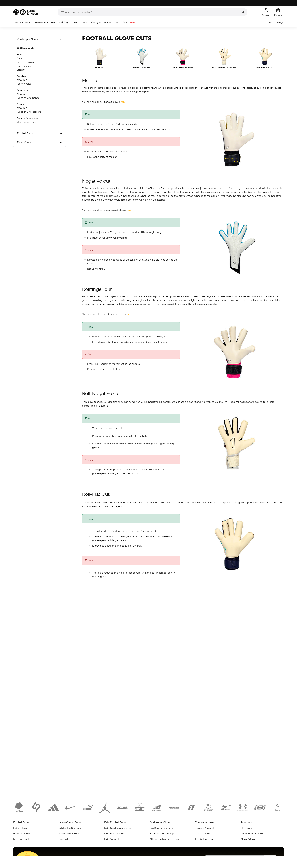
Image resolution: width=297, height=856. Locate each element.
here (123, 101)
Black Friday (248, 839)
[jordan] (105, 807)
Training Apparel (204, 827)
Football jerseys (204, 839)
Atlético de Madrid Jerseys (165, 839)
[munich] (139, 807)
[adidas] (53, 807)
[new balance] (156, 807)
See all (278, 810)
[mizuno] (225, 807)
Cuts (19, 58)
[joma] (122, 807)
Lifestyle (96, 22)
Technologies (24, 65)
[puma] (88, 807)
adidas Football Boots (71, 827)
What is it (22, 79)
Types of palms (25, 62)
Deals (133, 22)
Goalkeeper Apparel (252, 833)
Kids (124, 22)
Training (63, 22)
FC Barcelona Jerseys (162, 833)
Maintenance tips (26, 121)
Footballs (64, 839)
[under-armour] (242, 807)
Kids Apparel (111, 839)
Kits (271, 22)
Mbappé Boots (21, 839)
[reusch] (174, 807)
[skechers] (260, 807)
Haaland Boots (21, 833)
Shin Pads (246, 827)
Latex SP (21, 69)
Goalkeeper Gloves (44, 22)
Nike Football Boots (69, 833)
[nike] (70, 807)
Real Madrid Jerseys (161, 827)
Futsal (74, 22)
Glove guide (27, 48)
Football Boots (22, 22)
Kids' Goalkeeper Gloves (117, 827)
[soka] (19, 807)
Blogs (280, 22)
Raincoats (246, 822)
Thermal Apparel (204, 822)
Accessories (111, 22)
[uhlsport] (208, 807)
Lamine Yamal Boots (70, 822)
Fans (84, 22)
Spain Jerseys (203, 833)
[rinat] (191, 807)
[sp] (36, 807)
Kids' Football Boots (115, 822)
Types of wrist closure (29, 111)
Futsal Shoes (24, 142)
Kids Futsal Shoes (114, 833)
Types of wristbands (28, 97)
